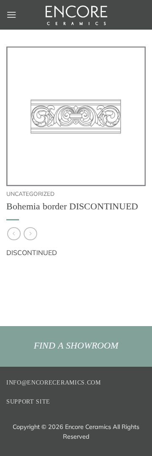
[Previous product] (30, 233)
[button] (11, 14)
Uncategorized (30, 193)
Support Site (28, 401)
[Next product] (13, 233)
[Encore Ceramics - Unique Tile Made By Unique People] (76, 15)
